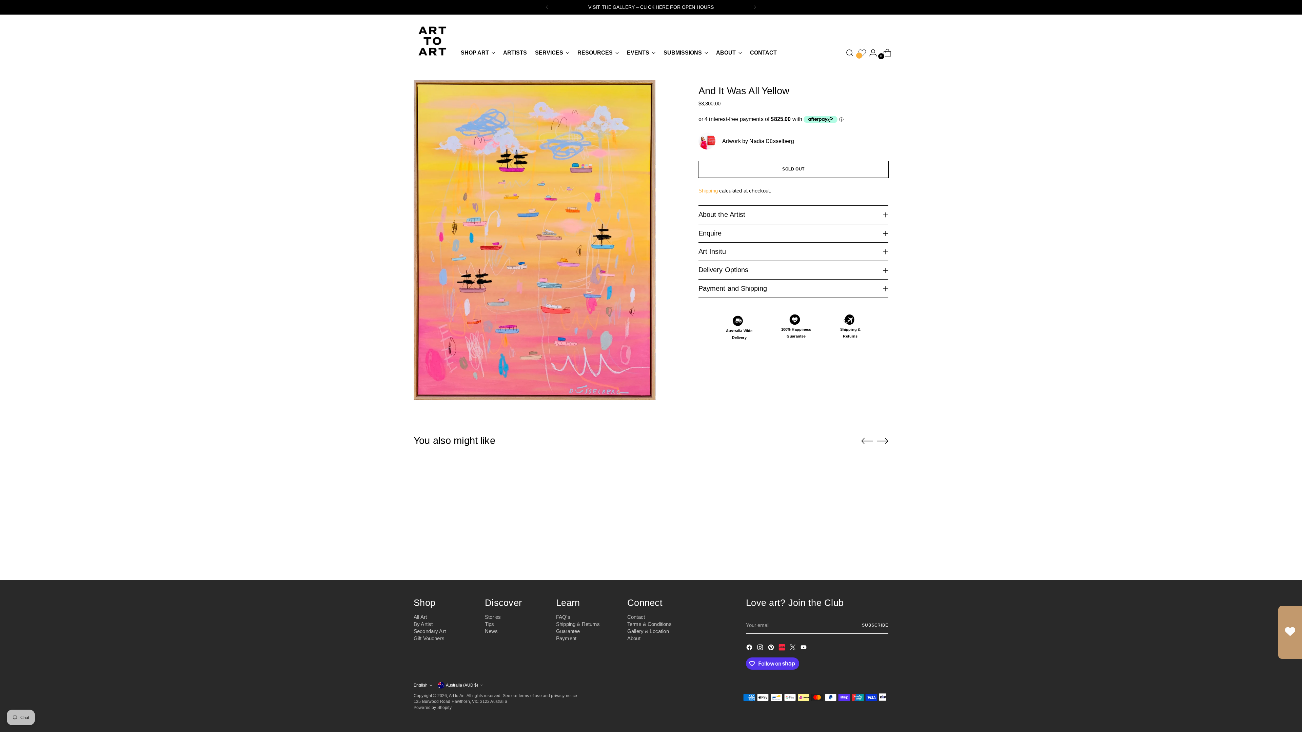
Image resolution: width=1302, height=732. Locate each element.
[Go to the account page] (870, 53)
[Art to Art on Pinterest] (772, 648)
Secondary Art (430, 631)
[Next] (754, 7)
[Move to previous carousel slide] (867, 441)
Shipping (708, 191)
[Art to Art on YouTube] (804, 648)
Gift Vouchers (429, 638)
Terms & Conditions (649, 624)
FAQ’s (563, 617)
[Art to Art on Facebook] (750, 648)
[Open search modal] (849, 53)
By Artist (423, 624)
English (421, 685)
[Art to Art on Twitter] (793, 648)
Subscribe (875, 625)
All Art (420, 617)
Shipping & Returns (578, 624)
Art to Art (457, 695)
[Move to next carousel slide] (882, 441)
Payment (566, 638)
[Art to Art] (432, 41)
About (633, 638)
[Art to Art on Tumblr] (782, 648)
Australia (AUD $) (462, 685)
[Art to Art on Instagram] (761, 648)
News (491, 631)
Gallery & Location (648, 631)
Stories (493, 617)
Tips (489, 624)
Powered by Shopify (433, 707)
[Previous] (547, 7)
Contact (636, 617)
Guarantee (568, 631)
